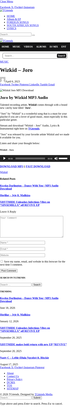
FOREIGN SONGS (18, 22)
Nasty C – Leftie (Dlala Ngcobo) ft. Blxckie (24, 357)
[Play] (4, 158)
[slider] (63, 158)
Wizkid (4, 172)
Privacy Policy (14, 379)
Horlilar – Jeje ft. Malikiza (15, 195)
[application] (35, 158)
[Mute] (56, 158)
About (10, 373)
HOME (11, 16)
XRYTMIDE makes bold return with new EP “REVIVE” (33, 344)
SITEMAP (13, 388)
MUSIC (16, 46)
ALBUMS (41, 46)
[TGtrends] (6, 10)
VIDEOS (28, 46)
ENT (63, 46)
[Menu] (1, 38)
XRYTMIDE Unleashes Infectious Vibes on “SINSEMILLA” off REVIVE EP (25, 203)
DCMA (11, 382)
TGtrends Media (43, 394)
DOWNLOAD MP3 (11, 166)
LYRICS (11, 28)
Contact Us (13, 376)
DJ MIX (54, 46)
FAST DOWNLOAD (38, 166)
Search (61, 55)
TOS (9, 385)
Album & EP (14, 19)
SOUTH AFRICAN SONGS (23, 25)
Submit (36, 397)
